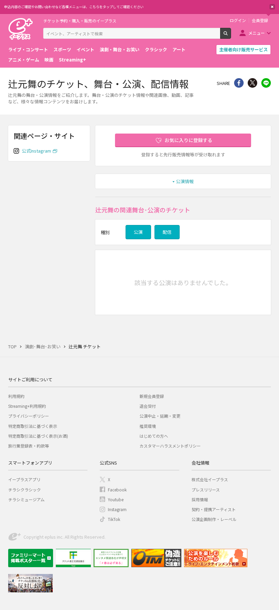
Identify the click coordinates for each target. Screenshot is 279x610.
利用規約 (16, 396)
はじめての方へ (154, 436)
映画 (49, 59)
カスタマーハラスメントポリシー (170, 446)
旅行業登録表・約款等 (28, 446)
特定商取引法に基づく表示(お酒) (38, 436)
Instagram (117, 509)
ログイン (238, 20)
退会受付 (148, 406)
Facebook (117, 489)
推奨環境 (148, 426)
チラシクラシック (24, 489)
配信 (167, 232)
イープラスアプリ (24, 479)
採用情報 (200, 499)
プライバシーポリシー (28, 416)
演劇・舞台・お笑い (120, 49)
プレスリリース (206, 489)
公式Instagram (36, 150)
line (266, 83)
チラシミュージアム (26, 499)
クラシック (156, 49)
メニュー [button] (256, 33)
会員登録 (260, 20)
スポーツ (62, 49)
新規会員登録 (152, 396)
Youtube (116, 499)
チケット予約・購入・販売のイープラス (79, 20)
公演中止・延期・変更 (160, 416)
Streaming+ (72, 59)
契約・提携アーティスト (214, 509)
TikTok (114, 519)
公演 (138, 232)
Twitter (252, 83)
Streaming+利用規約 (27, 406)
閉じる (272, 7)
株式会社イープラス (210, 479)
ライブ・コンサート (28, 49)
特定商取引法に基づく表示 (32, 426)
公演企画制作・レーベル (214, 519)
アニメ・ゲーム (23, 59)
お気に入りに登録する (188, 140)
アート (179, 49)
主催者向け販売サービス (243, 49)
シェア (239, 83)
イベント (85, 49)
